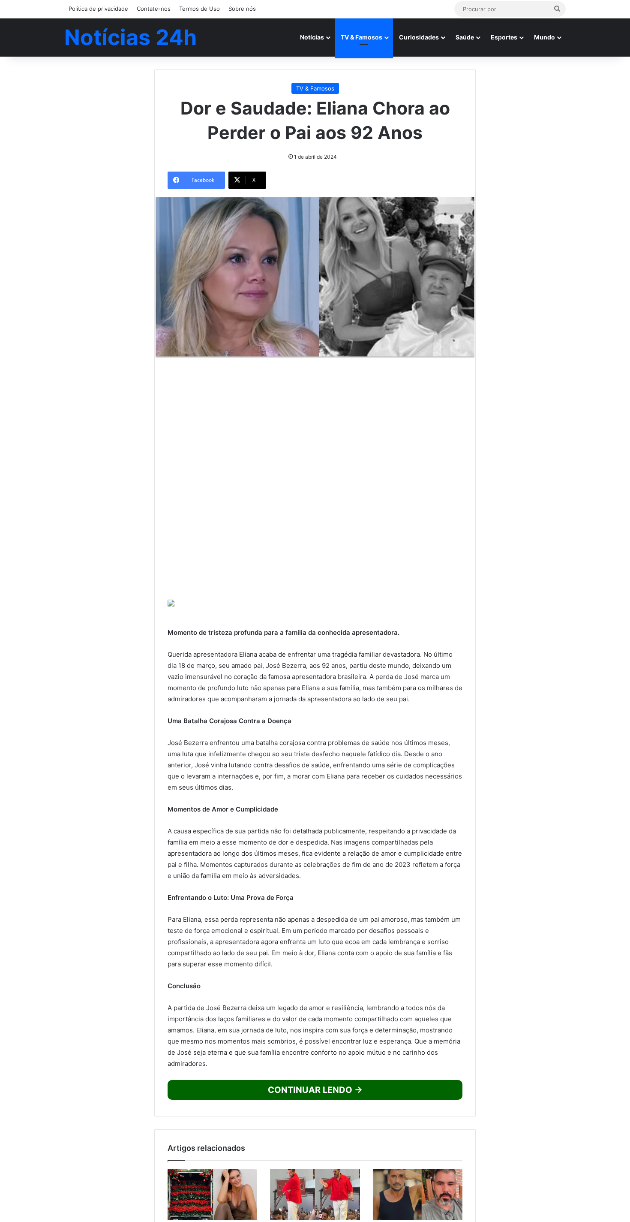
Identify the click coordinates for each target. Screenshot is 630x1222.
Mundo (544, 37)
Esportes (504, 37)
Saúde (465, 37)
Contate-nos (154, 8)
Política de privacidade (98, 8)
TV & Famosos (361, 37)
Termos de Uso (199, 8)
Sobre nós (242, 8)
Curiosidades (419, 37)
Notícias (312, 37)
